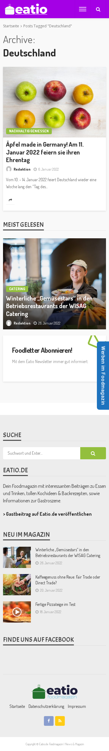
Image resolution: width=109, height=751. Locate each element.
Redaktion (22, 169)
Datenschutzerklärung (46, 706)
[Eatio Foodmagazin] (25, 9)
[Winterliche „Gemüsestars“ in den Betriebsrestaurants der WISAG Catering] (54, 283)
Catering (17, 289)
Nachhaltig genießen (29, 131)
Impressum (77, 706)
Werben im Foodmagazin (103, 375)
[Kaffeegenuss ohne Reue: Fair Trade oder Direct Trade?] (17, 584)
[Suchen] (98, 9)
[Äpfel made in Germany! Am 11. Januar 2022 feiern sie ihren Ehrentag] (54, 102)
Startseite (17, 706)
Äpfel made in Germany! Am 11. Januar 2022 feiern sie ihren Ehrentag (45, 152)
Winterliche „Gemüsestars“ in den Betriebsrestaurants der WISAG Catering (49, 306)
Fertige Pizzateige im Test (55, 604)
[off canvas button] (82, 9)
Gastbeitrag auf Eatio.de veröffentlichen (49, 514)
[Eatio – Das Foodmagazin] (54, 691)
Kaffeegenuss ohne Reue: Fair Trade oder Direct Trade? (67, 580)
